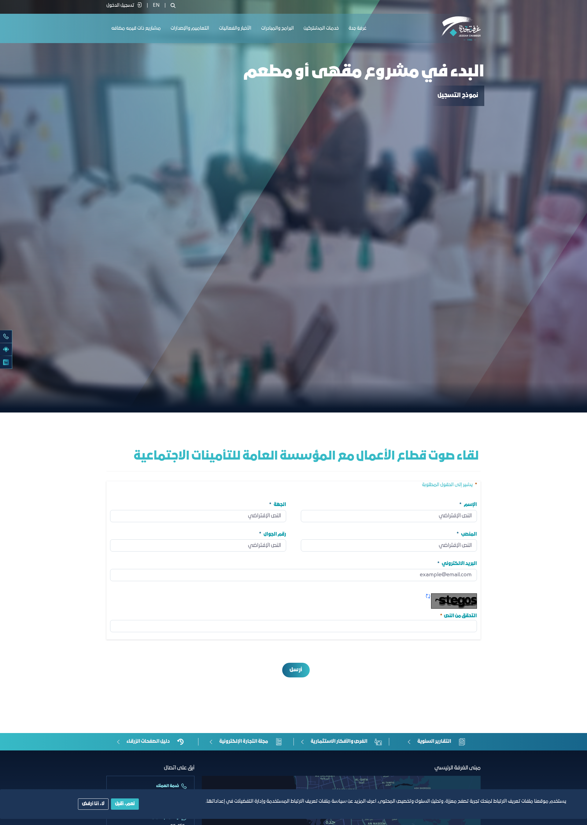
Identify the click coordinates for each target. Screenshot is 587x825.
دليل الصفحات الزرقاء (148, 742)
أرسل (296, 669)
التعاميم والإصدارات (190, 28)
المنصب (469, 534)
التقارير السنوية (434, 742)
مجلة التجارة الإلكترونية (243, 742)
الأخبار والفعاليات (235, 28)
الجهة (280, 505)
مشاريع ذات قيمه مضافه (136, 28)
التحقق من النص (458, 615)
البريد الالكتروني (459, 564)
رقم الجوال (275, 534)
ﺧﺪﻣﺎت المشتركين (321, 28)
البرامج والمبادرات (277, 28)
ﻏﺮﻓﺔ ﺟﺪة (358, 28)
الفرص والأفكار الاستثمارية (339, 742)
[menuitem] (156, 5)
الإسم (470, 505)
